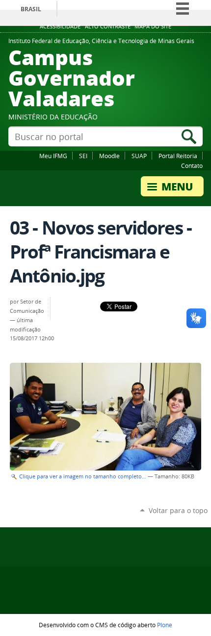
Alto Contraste (108, 26)
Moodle (109, 156)
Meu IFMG (53, 156)
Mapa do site (152, 26)
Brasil (31, 9)
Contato (192, 165)
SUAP (139, 156)
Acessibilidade (60, 26)
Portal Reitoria (177, 156)
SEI (83, 156)
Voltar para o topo (178, 510)
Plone (164, 625)
